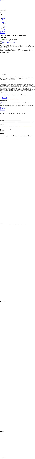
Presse (5, 21)
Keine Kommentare (3, 107)
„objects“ (1, 102)
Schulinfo (3, 18)
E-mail (1, 130)
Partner (5, 27)
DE (2, 28)
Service (3, 19)
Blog (4, 24)
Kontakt (5, 25)
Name (1, 129)
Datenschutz (4, 457)
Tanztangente (13, 42)
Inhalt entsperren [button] (4, 98)
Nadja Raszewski (4, 42)
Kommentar (2, 120)
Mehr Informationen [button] (5, 97)
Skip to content (2, 0)
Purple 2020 (9, 42)
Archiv (3, 22)
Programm (3, 16)
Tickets (5, 20)
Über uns (5, 26)
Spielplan (5, 17)
